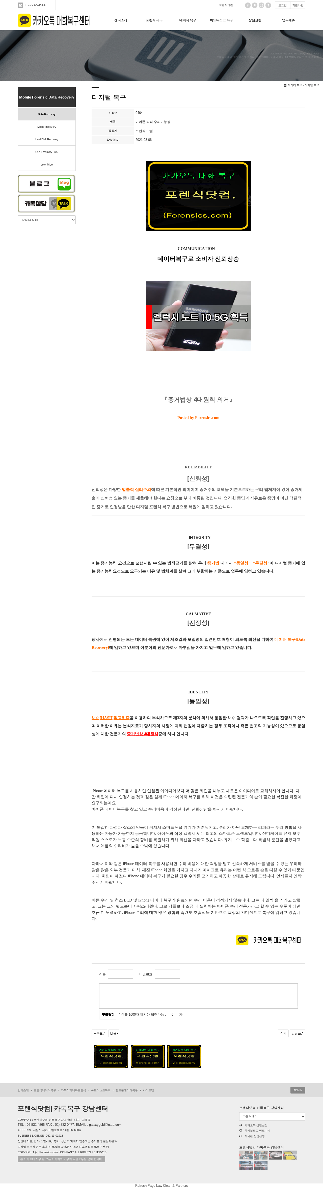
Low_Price (47, 164)
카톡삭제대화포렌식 (73, 1090)
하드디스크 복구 (221, 20)
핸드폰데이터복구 (127, 1090)
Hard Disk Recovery (46, 139)
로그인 (282, 5)
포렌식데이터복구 (45, 1090)
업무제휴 (288, 20)
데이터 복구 (187, 20)
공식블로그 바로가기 (257, 1130)
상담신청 (255, 20)
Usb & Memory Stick (46, 151)
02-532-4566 (35, 5)
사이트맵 (148, 1090)
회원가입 (297, 5)
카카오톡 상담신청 (256, 1125)
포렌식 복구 (154, 20)
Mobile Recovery (46, 126)
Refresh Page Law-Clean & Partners (161, 1185)
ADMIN (297, 1090)
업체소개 (23, 1090)
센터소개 (120, 20)
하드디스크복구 (101, 1090)
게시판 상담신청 (255, 1136)
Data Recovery (47, 114)
